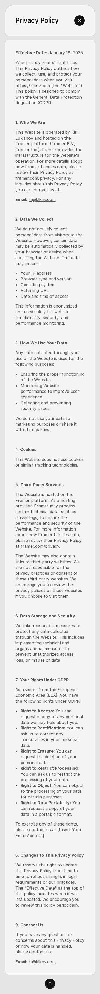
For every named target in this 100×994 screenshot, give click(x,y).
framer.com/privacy (34, 178)
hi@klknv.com (42, 199)
